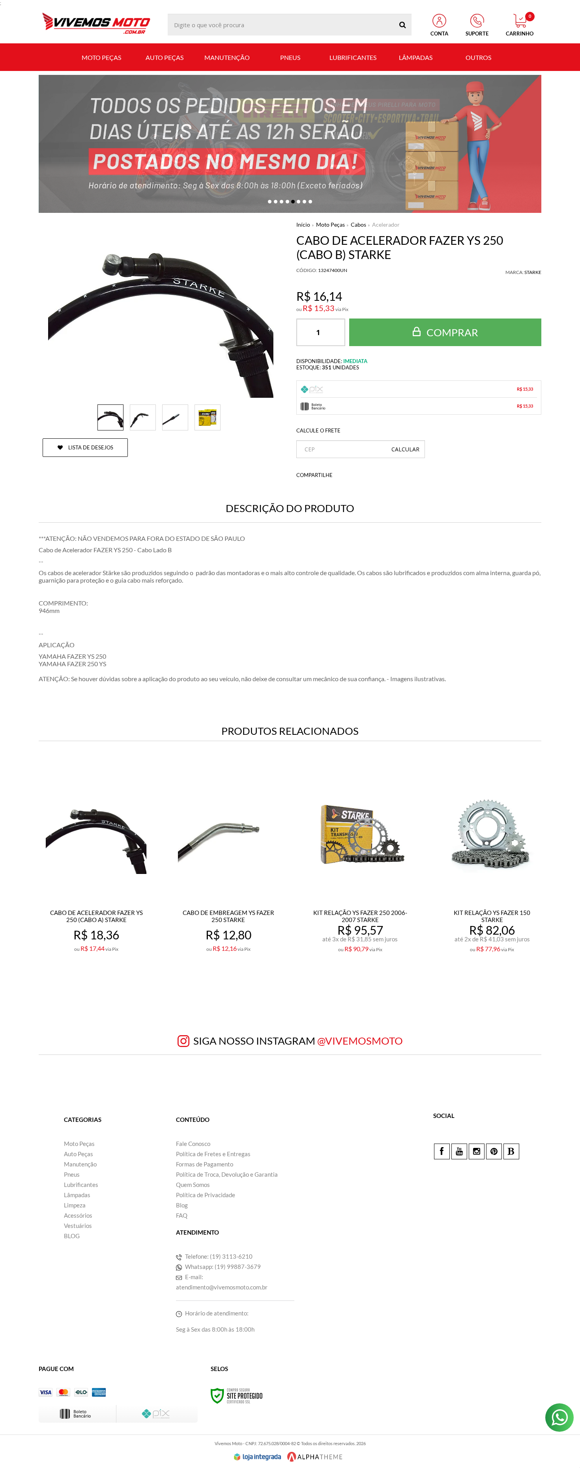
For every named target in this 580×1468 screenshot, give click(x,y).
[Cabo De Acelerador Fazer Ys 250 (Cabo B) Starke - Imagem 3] (175, 417)
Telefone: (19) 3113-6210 (218, 1256)
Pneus (72, 1174)
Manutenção (80, 1164)
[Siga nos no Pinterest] (494, 1151)
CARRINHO (519, 25)
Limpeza (75, 1205)
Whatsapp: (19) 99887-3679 (222, 1266)
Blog (182, 1205)
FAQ (181, 1215)
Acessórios (78, 1215)
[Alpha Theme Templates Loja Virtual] (314, 1457)
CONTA (439, 33)
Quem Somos (193, 1184)
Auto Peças (78, 1153)
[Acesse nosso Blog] (511, 1151)
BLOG (72, 1235)
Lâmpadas (77, 1194)
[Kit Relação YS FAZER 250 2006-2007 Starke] (360, 879)
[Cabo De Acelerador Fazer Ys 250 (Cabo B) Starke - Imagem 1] (110, 417)
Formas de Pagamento (204, 1164)
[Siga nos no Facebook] (442, 1151)
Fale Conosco (193, 1143)
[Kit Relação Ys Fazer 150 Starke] (492, 879)
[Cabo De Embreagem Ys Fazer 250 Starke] (228, 879)
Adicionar (113, 983)
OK (405, 449)
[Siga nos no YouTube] (459, 1151)
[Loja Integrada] (257, 1457)
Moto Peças (330, 224)
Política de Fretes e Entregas (213, 1153)
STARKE (532, 272)
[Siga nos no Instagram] (477, 1151)
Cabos (358, 224)
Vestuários (78, 1225)
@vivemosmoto (360, 1040)
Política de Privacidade (205, 1194)
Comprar (451, 332)
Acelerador (386, 224)
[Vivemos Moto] (96, 24)
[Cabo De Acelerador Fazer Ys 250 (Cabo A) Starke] (96, 879)
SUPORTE (477, 33)
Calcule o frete (318, 430)
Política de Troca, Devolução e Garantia (227, 1174)
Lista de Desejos (90, 447)
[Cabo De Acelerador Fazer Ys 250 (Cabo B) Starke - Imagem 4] (208, 417)
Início (303, 224)
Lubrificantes (81, 1184)
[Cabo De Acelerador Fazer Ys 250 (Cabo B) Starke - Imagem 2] (143, 417)
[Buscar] (403, 24)
